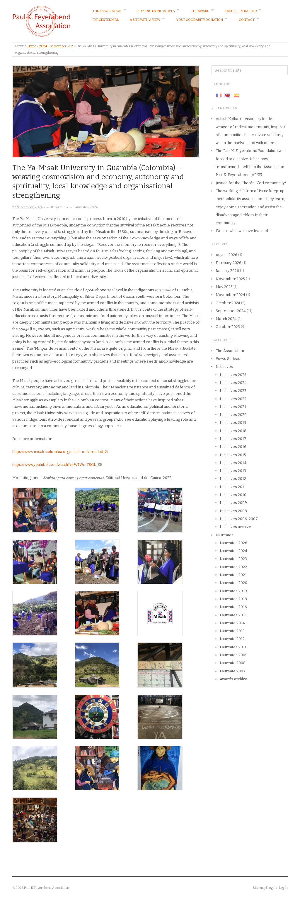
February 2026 (228, 262)
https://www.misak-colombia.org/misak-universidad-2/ (60, 451)
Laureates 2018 (233, 599)
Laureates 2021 (233, 575)
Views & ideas (228, 358)
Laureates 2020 (233, 583)
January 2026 (227, 270)
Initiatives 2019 (233, 422)
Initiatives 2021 (233, 407)
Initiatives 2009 (233, 502)
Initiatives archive (235, 527)
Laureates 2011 (233, 647)
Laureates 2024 (86, 207)
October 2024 (228, 303)
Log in (283, 888)
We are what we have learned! (243, 231)
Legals (272, 888)
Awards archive (233, 679)
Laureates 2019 (233, 591)
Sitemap (259, 888)
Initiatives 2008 (233, 511)
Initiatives (224, 366)
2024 (43, 46)
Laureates (224, 535)
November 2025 (230, 279)
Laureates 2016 (233, 607)
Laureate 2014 (232, 623)
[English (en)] (227, 95)
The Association (107, 11)
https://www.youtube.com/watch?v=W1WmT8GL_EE (57, 464)
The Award (200, 11)
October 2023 (228, 326)
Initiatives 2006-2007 (239, 519)
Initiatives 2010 (233, 495)
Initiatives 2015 (233, 455)
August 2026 (226, 255)
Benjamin (58, 207)
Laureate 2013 (232, 631)
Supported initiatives (156, 11)
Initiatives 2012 (233, 478)
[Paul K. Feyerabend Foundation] (41, 21)
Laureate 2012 (232, 639)
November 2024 (230, 294)
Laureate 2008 (233, 663)
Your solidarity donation (199, 20)
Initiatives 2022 (233, 399)
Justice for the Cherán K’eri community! (251, 183)
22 (71, 46)
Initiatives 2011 (233, 487)
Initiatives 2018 (233, 431)
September (58, 46)
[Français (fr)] (219, 95)
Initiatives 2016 (233, 446)
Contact (247, 20)
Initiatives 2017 (233, 439)
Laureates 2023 (233, 558)
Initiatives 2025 (233, 375)
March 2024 (226, 319)
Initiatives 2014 (233, 463)
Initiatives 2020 (233, 414)
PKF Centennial (106, 20)
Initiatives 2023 (233, 390)
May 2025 (224, 287)
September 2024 (231, 311)
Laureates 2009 (234, 655)
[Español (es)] (236, 95)
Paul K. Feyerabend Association (46, 888)
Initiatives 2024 (233, 382)
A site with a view (145, 20)
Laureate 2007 (233, 671)
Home (32, 46)
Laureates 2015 (233, 615)
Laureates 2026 (233, 543)
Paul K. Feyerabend (241, 11)
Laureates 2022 (233, 567)
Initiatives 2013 (233, 470)
